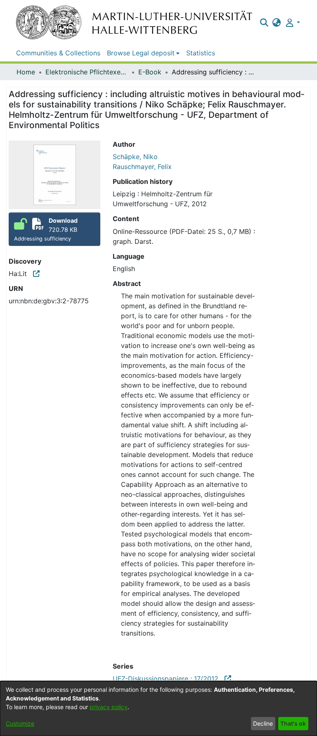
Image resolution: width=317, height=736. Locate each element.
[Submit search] (264, 22)
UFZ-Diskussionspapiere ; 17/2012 (169, 678)
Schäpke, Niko (135, 156)
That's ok (293, 723)
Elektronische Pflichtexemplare (86, 72)
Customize (20, 723)
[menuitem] (277, 22)
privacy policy (109, 706)
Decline (263, 723)
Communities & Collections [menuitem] (58, 53)
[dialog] (158, 708)
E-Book (149, 72)
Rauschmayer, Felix (142, 166)
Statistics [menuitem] (200, 53)
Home (26, 72)
